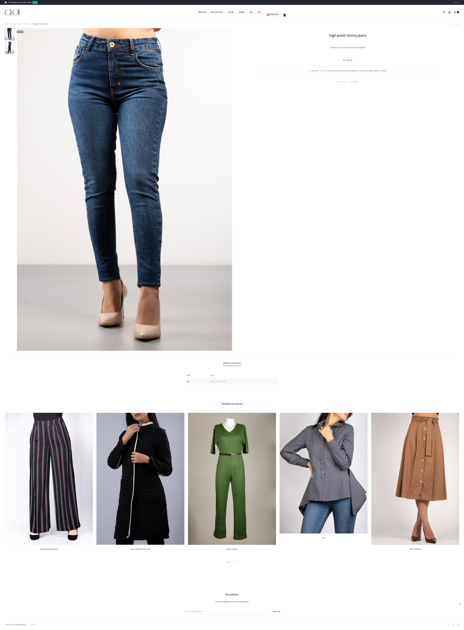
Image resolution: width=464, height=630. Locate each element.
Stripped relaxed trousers (49, 549)
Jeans (19, 23)
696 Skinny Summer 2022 (352, 71)
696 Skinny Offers (339, 71)
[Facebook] (453, 624)
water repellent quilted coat (140, 549)
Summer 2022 (377, 71)
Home (6, 23)
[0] (455, 12)
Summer (370, 71)
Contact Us (456, 2)
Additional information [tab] (232, 363)
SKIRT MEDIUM (415, 549)
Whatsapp (355, 82)
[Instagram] (458, 624)
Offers (366, 71)
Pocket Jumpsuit (232, 549)
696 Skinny (27, 23)
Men (259, 12)
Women (241, 12)
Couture (231, 12)
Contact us (33, 624)
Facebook (342, 82)
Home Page (202, 12)
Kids (251, 12)
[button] (347, 60)
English (274, 14)
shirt (323, 537)
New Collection (216, 12)
